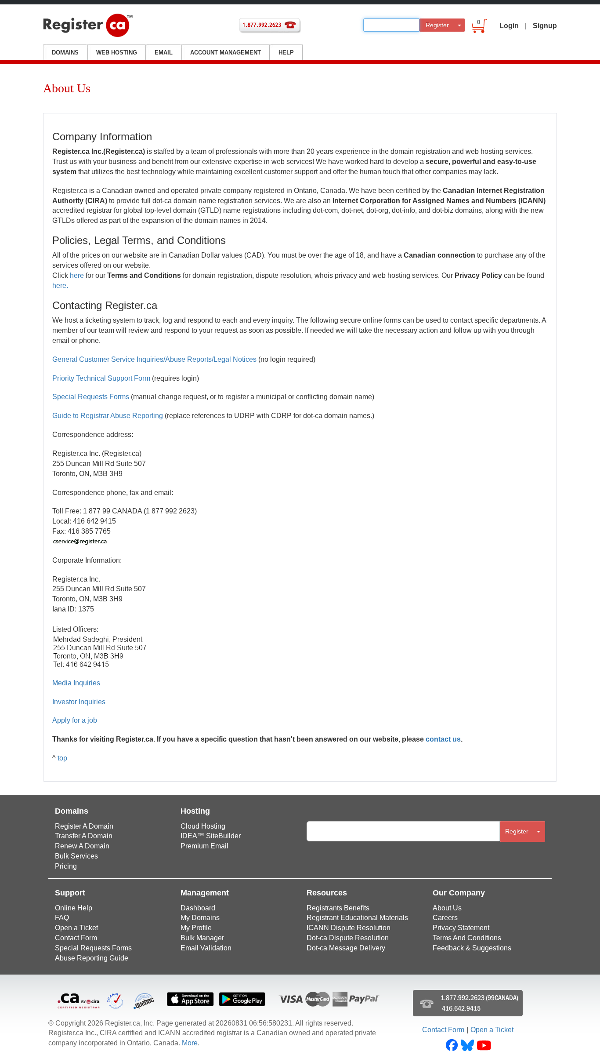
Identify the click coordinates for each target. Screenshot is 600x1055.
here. (60, 285)
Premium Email (204, 846)
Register (437, 25)
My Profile (196, 927)
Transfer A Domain (83, 836)
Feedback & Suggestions (472, 948)
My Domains (200, 917)
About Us (447, 908)
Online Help (73, 908)
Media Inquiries (76, 683)
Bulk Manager (202, 938)
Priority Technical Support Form (101, 378)
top (62, 758)
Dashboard (198, 908)
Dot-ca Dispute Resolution (348, 938)
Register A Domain (84, 826)
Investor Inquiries (78, 702)
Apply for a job (74, 720)
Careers (445, 917)
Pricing (66, 866)
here (77, 275)
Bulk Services (76, 856)
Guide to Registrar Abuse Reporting (107, 415)
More (190, 1043)
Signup (545, 25)
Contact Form (76, 938)
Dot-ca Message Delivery (346, 948)
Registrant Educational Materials (357, 917)
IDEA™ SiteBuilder (211, 836)
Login (509, 25)
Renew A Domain (82, 846)
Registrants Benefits (338, 908)
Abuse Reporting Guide (91, 958)
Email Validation (206, 948)
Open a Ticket (76, 927)
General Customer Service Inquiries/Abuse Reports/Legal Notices (154, 359)
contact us (443, 739)
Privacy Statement (461, 927)
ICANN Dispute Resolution (348, 927)
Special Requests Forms (90, 396)
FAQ (62, 917)
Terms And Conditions (467, 938)
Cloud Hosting (203, 826)
